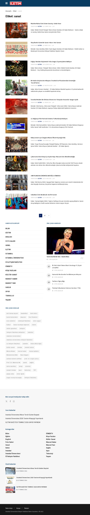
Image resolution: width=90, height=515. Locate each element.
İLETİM (40, 26)
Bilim (7, 228)
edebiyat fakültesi (24, 321)
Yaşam (8, 300)
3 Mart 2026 (47, 45)
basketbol (24, 313)
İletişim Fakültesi (30, 377)
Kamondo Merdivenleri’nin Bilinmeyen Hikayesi (66, 274)
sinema (27, 366)
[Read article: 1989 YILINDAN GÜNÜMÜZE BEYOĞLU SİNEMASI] (16, 182)
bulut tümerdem (12, 317)
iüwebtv (25, 343)
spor (20, 370)
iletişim (22, 328)
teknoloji (28, 370)
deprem (23, 317)
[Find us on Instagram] (14, 401)
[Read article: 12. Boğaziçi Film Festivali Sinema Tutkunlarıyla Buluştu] (16, 125)
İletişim (26, 508)
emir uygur (37, 321)
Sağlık (8, 287)
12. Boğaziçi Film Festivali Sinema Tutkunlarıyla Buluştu (49, 119)
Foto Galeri (10, 241)
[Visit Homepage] (16, 3)
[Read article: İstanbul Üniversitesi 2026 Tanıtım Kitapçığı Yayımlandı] (10, 480)
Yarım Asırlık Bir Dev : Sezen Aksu (58, 257)
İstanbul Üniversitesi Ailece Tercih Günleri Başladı (22, 415)
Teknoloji (9, 296)
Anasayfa (8, 11)
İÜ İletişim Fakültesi (13, 262)
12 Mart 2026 (47, 26)
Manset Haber (11, 279)
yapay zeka (10, 374)
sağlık (32, 362)
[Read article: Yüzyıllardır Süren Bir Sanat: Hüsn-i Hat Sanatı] (16, 49)
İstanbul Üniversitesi (14, 258)
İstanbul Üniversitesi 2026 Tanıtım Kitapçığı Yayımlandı (24, 418)
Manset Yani (10, 283)
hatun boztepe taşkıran (21, 324)
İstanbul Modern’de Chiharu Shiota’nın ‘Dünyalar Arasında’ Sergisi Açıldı (54, 100)
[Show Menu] (6, 3)
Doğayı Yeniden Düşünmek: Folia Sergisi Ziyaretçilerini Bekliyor (51, 62)
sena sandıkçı (11, 366)
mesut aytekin (34, 351)
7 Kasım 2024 (47, 102)
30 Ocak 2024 (47, 178)
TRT (34, 370)
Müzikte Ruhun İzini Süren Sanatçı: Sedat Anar (46, 24)
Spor (7, 291)
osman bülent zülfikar (14, 358)
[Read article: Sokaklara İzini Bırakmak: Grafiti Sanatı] (16, 201)
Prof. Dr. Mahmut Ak (13, 362)
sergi (20, 366)
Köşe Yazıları (10, 270)
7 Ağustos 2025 (48, 85)
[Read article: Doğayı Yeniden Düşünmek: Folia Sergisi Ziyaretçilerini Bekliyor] (16, 68)
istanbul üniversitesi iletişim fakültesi (19, 340)
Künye (18, 508)
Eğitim (8, 233)
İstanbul (9, 254)
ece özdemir (11, 321)
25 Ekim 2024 (47, 140)
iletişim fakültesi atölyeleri (16, 332)
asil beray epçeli (12, 313)
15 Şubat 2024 (48, 159)
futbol (9, 324)
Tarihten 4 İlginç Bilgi (58, 281)
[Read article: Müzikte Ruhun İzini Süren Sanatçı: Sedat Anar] (16, 30)
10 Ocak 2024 (47, 197)
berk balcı (33, 313)
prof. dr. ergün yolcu (31, 358)
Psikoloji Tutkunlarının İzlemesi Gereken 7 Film (66, 288)
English (8, 237)
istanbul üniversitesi (14, 336)
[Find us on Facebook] (10, 401)
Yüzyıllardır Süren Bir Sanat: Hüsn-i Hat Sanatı (46, 43)
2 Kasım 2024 (47, 121)
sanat (20, 11)
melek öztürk (29, 347)
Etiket (14, 11)
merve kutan (22, 351)
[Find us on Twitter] (6, 401)
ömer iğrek (20, 374)
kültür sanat (11, 347)
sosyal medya (11, 370)
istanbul (30, 332)
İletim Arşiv (9, 508)
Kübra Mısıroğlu (36, 343)
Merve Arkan (11, 351)
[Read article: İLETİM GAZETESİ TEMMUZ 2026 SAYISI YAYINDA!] (10, 489)
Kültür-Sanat (11, 275)
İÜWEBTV (8, 266)
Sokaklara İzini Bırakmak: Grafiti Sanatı (44, 195)
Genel (7, 245)
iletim (34, 324)
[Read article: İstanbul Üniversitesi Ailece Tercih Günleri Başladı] (10, 470)
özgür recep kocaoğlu (14, 377)
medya (19, 347)
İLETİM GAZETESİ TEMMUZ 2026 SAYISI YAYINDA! (22, 422)
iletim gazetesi (12, 328)
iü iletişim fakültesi (13, 343)
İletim (8, 249)
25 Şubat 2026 (48, 64)
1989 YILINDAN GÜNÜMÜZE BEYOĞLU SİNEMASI (45, 176)
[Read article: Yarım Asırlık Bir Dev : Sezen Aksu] (66, 240)
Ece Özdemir (33, 317)
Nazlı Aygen (25, 355)
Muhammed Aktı (12, 355)
